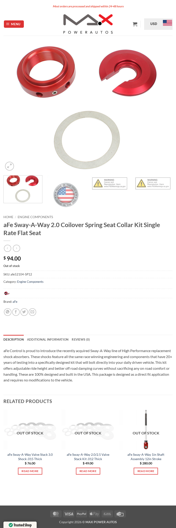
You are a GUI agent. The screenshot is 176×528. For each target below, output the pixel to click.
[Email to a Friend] (32, 312)
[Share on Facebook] (16, 312)
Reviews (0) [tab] (81, 339)
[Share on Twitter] (24, 312)
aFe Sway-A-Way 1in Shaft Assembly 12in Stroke (145, 457)
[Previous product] (16, 248)
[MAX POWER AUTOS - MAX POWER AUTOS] (88, 24)
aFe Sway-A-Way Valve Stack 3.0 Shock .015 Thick (30, 457)
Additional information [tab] (48, 339)
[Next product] (7, 248)
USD (153, 24)
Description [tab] (13, 339)
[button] (14, 24)
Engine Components (35, 217)
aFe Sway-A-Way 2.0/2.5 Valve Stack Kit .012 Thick (88, 457)
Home (8, 217)
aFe (15, 301)
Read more (30, 471)
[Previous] (12, 108)
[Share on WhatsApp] (7, 312)
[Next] (163, 108)
